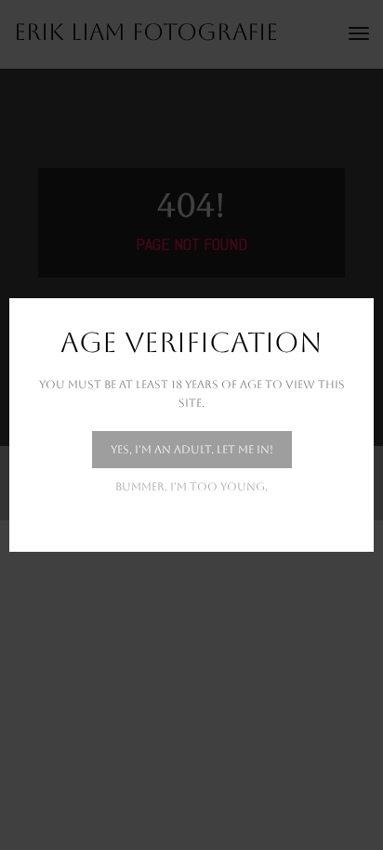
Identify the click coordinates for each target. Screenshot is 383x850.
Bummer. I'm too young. (191, 486)
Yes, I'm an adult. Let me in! (192, 449)
